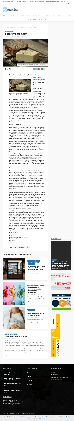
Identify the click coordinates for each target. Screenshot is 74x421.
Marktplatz (42, 19)
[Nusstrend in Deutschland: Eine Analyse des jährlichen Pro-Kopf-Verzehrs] (14, 318)
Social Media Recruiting (56, 379)
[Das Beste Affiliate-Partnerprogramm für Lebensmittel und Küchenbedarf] (14, 293)
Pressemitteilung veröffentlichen (52, 1)
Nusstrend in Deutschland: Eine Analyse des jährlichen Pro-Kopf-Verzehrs (35, 313)
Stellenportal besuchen (39, 1)
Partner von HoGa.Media (65, 1)
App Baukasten (54, 374)
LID (27, 36)
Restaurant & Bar (50, 15)
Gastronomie (14, 15)
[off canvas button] (4, 16)
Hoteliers (29, 376)
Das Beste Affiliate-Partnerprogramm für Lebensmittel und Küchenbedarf (34, 290)
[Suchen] (70, 16)
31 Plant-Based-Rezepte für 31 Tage (16, 336)
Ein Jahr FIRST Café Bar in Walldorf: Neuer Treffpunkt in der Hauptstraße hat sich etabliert (12, 390)
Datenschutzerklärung (15, 413)
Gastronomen (30, 372)
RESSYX (53, 372)
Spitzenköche (61, 15)
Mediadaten (31, 1)
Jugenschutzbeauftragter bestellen (59, 377)
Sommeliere (29, 384)
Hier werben (24, 1)
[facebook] (66, 3)
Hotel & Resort (25, 15)
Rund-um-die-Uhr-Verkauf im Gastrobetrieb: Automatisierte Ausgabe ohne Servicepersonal (36, 268)
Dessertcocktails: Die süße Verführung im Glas (60, 266)
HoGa (37, 260)
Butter (18, 36)
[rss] (70, 3)
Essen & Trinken (37, 15)
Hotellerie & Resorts (33, 262)
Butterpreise (23, 36)
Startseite (6, 413)
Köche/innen (30, 380)
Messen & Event (32, 19)
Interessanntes (31, 285)
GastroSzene (31, 260)
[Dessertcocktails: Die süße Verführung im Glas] (61, 255)
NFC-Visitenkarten (55, 376)
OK (29, 418)
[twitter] (68, 3)
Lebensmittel (9, 31)
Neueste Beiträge (17, 1)
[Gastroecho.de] (10, 9)
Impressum (31, 413)
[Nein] (72, 418)
